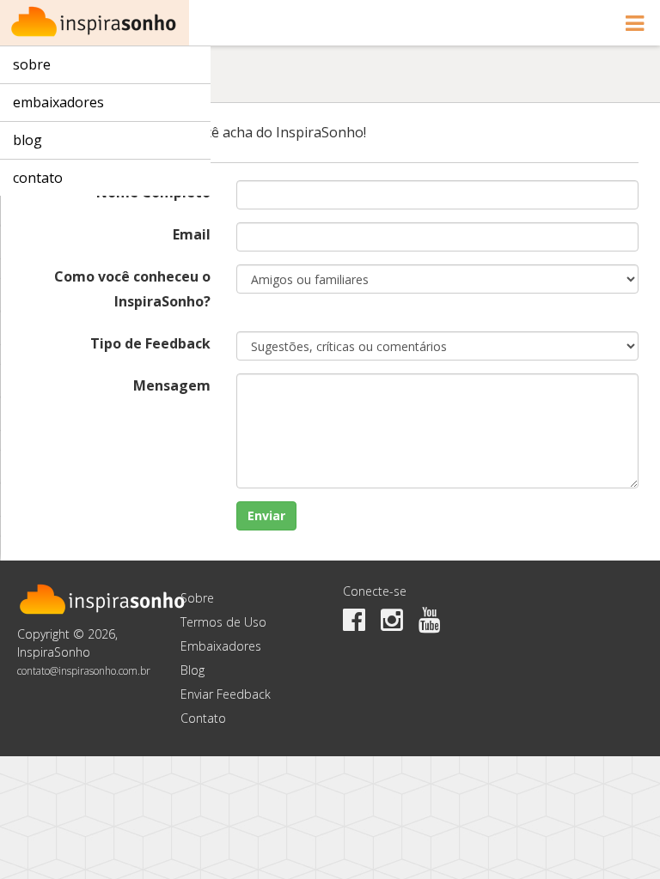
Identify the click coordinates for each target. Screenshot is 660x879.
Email (192, 234)
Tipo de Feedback (150, 343)
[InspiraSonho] (94, 22)
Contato (38, 177)
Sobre (32, 64)
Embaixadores (58, 102)
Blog (27, 139)
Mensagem (172, 385)
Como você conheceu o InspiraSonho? (132, 289)
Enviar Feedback (225, 694)
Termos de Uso (223, 622)
